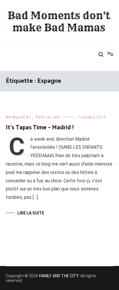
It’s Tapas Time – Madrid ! (40, 128)
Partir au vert (48, 117)
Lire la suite (30, 213)
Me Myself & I (18, 117)
